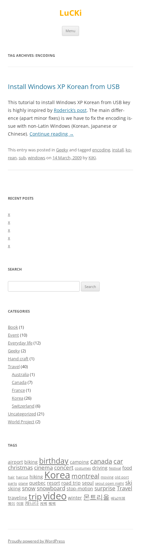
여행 (20, 503)
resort (53, 483)
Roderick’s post (70, 110)
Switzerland (23, 406)
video (55, 495)
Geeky (62, 150)
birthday (54, 460)
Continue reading (52, 134)
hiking (36, 477)
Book (13, 327)
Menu (70, 30)
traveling (17, 498)
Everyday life (20, 343)
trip (35, 496)
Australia (20, 374)
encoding (101, 150)
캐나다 (32, 503)
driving (100, 468)
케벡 (43, 503)
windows (36, 158)
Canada (19, 382)
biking (31, 462)
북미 (11, 503)
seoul (88, 483)
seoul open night (109, 483)
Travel (14, 366)
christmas (20, 467)
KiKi (92, 158)
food (127, 468)
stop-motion (80, 488)
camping (79, 462)
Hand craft (18, 359)
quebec (37, 483)
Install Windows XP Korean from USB (64, 86)
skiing (14, 488)
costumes (83, 468)
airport (15, 462)
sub (22, 158)
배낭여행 (118, 498)
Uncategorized (22, 414)
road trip (71, 483)
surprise (104, 488)
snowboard (51, 488)
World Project (21, 422)
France (18, 390)
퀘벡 (52, 503)
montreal (85, 476)
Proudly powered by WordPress (36, 541)
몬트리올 (96, 497)
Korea (17, 398)
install (118, 150)
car (118, 461)
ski (128, 482)
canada (101, 461)
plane (23, 483)
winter (75, 498)
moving (107, 477)
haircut (22, 477)
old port (122, 477)
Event (13, 335)
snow (28, 488)
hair (11, 477)
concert (63, 467)
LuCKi (70, 13)
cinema (43, 467)
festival (115, 468)
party (12, 483)
